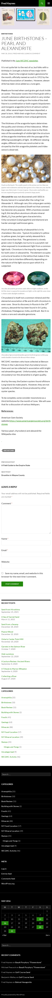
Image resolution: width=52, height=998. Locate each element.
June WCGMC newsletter (27, 60)
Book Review (6, 707)
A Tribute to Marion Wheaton (14, 669)
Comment (6, 503)
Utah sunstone (7, 654)
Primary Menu (48, 3)
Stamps (4, 742)
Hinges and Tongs (11, 747)
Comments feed (8, 878)
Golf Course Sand (22, 972)
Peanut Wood (7, 632)
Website (5, 561)
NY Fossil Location (9, 732)
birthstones (9, 450)
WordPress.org (7, 883)
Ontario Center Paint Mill (12, 639)
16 (5, 923)
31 (12, 931)
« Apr (4, 935)
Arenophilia (6, 697)
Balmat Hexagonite (23, 982)
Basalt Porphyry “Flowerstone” (28, 962)
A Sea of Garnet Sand (10, 617)
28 (40, 927)
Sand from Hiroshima (10, 609)
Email (4, 550)
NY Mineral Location (10, 737)
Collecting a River (9, 676)
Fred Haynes (8, 3)
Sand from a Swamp (9, 624)
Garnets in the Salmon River (13, 646)
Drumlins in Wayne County (13, 473)
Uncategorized (7, 752)
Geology (4, 722)
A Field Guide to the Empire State (15, 463)
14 (40, 919)
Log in (4, 869)
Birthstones (7, 34)
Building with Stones (10, 712)
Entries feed (6, 873)
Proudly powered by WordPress (13, 995)
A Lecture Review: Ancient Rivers (15, 661)
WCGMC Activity (9, 757)
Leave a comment (32, 53)
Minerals (5, 727)
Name (4, 538)
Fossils (4, 717)
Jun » (48, 935)
